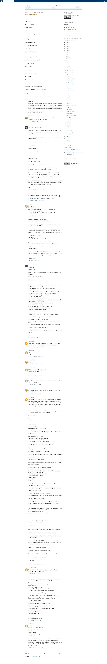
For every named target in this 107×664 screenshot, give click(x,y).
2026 (67, 42)
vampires (68, 107)
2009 (67, 69)
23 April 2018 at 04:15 (35, 384)
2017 (67, 52)
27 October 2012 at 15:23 (36, 121)
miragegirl (30, 204)
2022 (67, 44)
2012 (67, 63)
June (68, 124)
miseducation (69, 109)
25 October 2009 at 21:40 (36, 112)
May (68, 126)
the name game (70, 80)
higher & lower (70, 103)
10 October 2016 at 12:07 (36, 347)
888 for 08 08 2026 (68, 147)
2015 (67, 56)
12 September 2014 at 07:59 (36, 200)
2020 (67, 46)
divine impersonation (31, 15)
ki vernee (30, 360)
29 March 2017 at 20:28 (35, 364)
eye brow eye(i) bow (71, 84)
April (68, 128)
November (69, 72)
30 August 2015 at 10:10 (35, 276)
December (69, 70)
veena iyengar (31, 367)
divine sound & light (29, 86)
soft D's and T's (70, 82)
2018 (67, 50)
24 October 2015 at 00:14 (36, 337)
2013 (67, 61)
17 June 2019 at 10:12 (34, 620)
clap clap (68, 99)
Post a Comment (28, 651)
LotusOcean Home (68, 36)
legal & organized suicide (72, 105)
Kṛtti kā (30, 397)
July (68, 122)
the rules (68, 97)
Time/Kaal (69, 117)
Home (44, 653)
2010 (67, 67)
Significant (69, 88)
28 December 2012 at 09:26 (36, 189)
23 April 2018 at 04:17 (35, 394)
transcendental (70, 113)
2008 (67, 136)
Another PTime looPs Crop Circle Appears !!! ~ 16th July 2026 (73, 153)
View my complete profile (71, 29)
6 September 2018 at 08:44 (36, 522)
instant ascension (70, 111)
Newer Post (27, 653)
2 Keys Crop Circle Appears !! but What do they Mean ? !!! (72, 150)
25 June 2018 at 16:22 (34, 515)
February (69, 132)
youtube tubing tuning (71, 115)
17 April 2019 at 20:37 (35, 573)
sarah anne (30, 115)
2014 (67, 58)
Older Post (60, 653)
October (69, 74)
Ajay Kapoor (31, 567)
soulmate (68, 95)
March (68, 130)
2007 (67, 138)
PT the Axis (76, 15)
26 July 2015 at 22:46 (34, 260)
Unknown (30, 341)
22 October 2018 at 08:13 (36, 564)
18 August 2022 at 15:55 (35, 647)
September (69, 77)
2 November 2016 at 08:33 (36, 356)
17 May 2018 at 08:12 (34, 421)
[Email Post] (30, 93)
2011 (67, 65)
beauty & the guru (70, 78)
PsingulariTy (31, 264)
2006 (67, 140)
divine (38, 34)
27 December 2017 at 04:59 (36, 375)
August (68, 120)
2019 (67, 48)
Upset (68, 86)
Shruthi (30, 623)
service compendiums (71, 101)
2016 (67, 54)
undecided (30, 378)
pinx (29, 125)
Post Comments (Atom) (35, 656)
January (68, 134)
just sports (69, 93)
